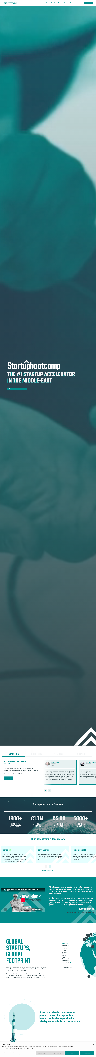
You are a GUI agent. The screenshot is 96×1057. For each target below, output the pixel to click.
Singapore (65, 960)
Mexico (64, 954)
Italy (63, 957)
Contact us (88, 3)
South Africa (65, 962)
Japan (64, 952)
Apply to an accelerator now (17, 389)
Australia (64, 945)
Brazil (63, 947)
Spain (63, 965)
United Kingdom (67, 967)
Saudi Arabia (65, 959)
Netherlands (65, 955)
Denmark (64, 948)
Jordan (64, 950)
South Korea (65, 964)
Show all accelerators (48, 870)
